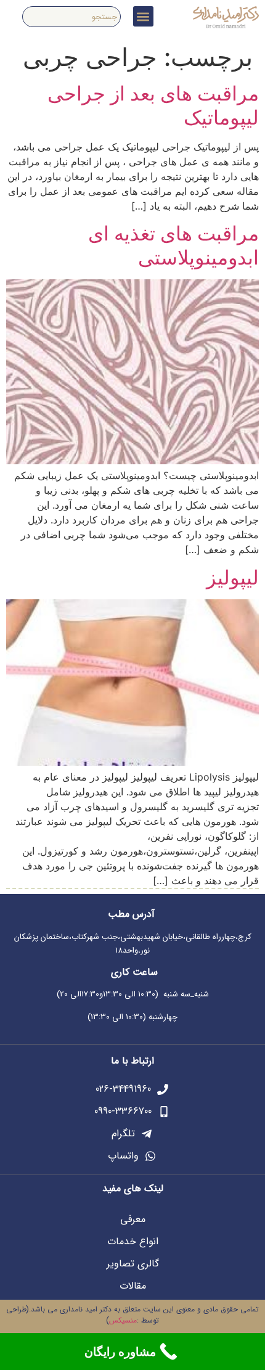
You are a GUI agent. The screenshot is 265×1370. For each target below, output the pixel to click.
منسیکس (123, 1320)
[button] (143, 16)
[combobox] (71, 16)
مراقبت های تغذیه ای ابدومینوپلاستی (173, 245)
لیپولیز (232, 577)
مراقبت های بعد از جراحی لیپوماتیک (153, 105)
